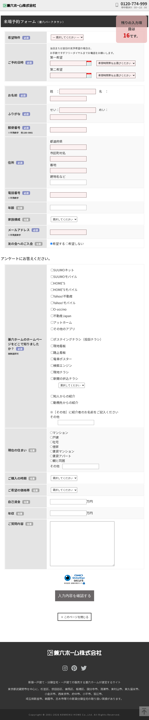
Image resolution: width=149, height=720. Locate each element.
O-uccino (60, 309)
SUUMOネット (63, 270)
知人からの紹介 (64, 396)
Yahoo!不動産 (63, 296)
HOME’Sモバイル (65, 289)
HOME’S (59, 283)
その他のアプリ (64, 328)
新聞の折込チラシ (65, 378)
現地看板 (59, 346)
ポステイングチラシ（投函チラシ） (78, 339)
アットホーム (62, 322)
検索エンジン (62, 365)
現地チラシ (61, 372)
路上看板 (59, 352)
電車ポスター (62, 359)
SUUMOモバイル (65, 276)
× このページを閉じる (74, 617)
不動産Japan (62, 315)
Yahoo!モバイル (64, 302)
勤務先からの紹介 (65, 402)
